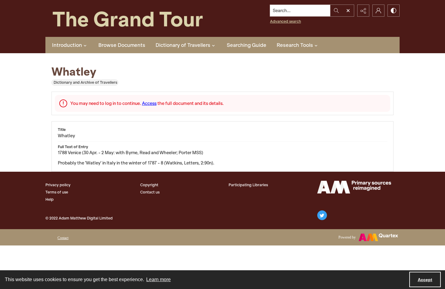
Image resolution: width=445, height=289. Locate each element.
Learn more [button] (158, 279)
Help (49, 199)
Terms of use (56, 192)
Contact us (150, 192)
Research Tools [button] (295, 45)
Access (149, 103)
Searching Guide (246, 45)
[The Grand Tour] (141, 18)
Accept (425, 279)
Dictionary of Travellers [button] (183, 45)
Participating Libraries (248, 185)
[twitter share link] (322, 215)
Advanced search (285, 21)
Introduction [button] (67, 45)
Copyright (149, 185)
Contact (63, 238)
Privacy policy (58, 185)
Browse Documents (121, 45)
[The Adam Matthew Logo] (354, 187)
